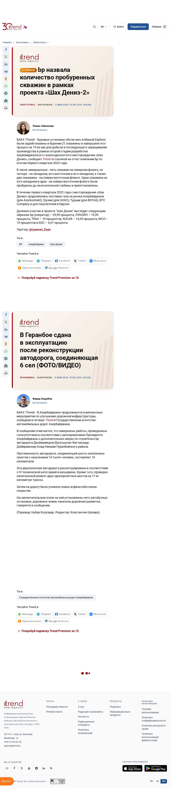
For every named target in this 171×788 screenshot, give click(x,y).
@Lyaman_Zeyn (40, 229)
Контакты (83, 716)
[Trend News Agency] (13, 704)
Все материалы (40, 130)
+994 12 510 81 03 (12, 742)
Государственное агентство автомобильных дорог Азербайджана (56, 597)
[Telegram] (36, 768)
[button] (6, 49)
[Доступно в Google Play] (155, 768)
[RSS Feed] (51, 768)
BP (20, 244)
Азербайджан (36, 244)
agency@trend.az (12, 745)
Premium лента (54, 711)
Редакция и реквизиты (90, 711)
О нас (81, 706)
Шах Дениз (56, 244)
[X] (22, 768)
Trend (46, 159)
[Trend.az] (15, 26)
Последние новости (56, 706)
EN (151, 781)
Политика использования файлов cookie (150, 737)
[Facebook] (14, 768)
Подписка (115, 706)
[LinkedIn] (44, 768)
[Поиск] (94, 26)
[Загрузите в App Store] (132, 768)
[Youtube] (29, 768)
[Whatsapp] (7, 768)
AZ (157, 781)
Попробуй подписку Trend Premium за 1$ (50, 277)
